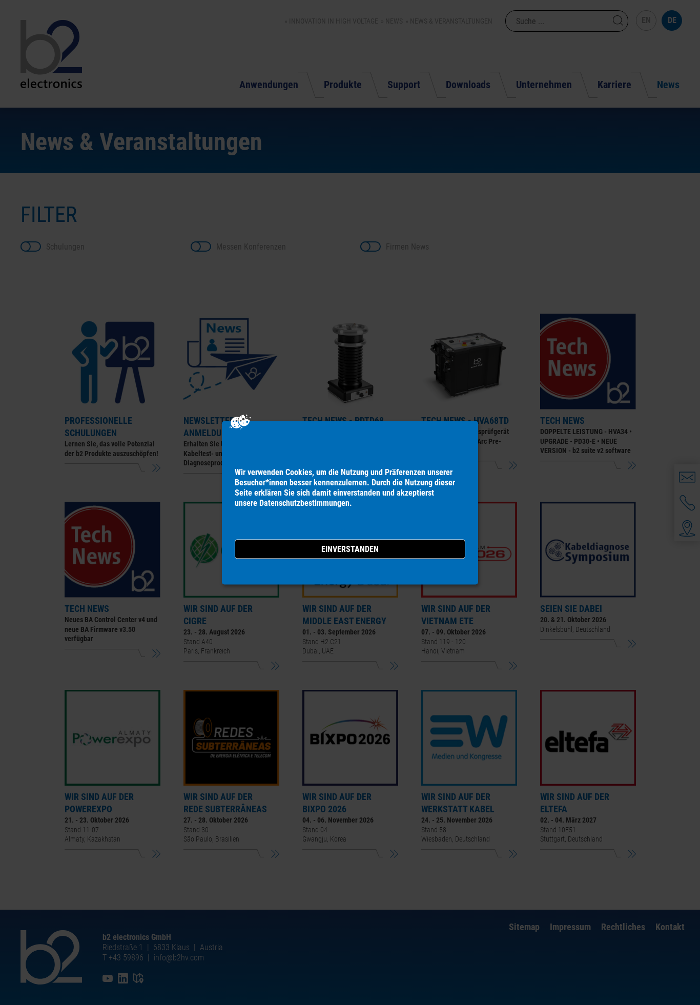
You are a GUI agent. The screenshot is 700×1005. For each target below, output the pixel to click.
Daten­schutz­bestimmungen (304, 502)
